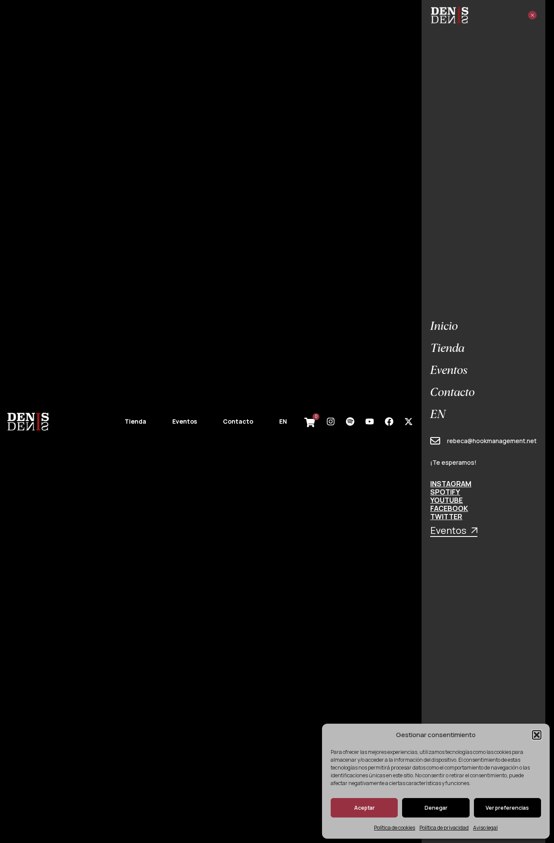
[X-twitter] (408, 421)
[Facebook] (389, 421)
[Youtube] (369, 421)
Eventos (184, 421)
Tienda (135, 421)
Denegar (436, 807)
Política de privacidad (444, 827)
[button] (536, 735)
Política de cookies (394, 827)
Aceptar (364, 807)
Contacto (238, 421)
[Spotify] (350, 421)
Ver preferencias (507, 807)
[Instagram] (330, 421)
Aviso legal (485, 827)
